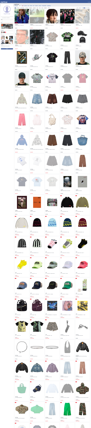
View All (20, 5)
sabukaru (36, 5)
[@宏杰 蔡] (11, 38)
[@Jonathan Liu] (3, 38)
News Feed (16, 5)
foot (33, 5)
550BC (31, 5)
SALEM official (2, 29)
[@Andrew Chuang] (11, 42)
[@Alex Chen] (3, 42)
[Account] (88, 2)
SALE (22, 5)
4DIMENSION (49, 5)
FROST (4, 29)
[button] (22, 19)
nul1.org (25, 5)
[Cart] (89, 2)
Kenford (40, 5)
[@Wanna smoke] (7, 38)
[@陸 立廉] (7, 42)
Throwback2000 (44, 5)
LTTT (28, 5)
